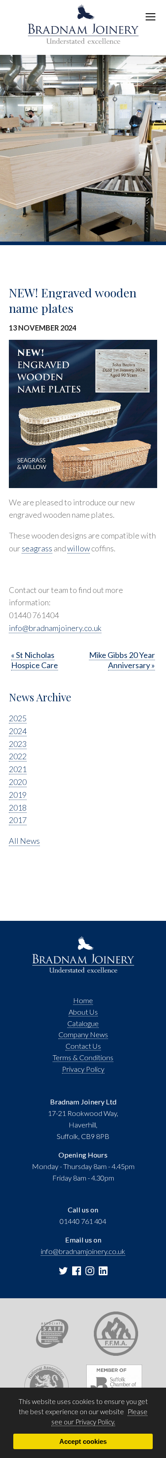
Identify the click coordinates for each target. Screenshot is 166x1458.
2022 (18, 756)
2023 (18, 744)
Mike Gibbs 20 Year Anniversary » (122, 660)
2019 (18, 795)
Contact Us (83, 1046)
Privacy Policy (83, 1069)
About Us (83, 1012)
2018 (18, 807)
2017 (18, 820)
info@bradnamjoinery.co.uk (55, 628)
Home (83, 1000)
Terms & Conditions (83, 1057)
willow (78, 548)
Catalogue (83, 1023)
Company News (83, 1034)
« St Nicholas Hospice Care (34, 660)
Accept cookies (83, 1441)
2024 (18, 731)
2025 (18, 718)
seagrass (37, 548)
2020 (18, 782)
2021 (18, 769)
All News (24, 841)
